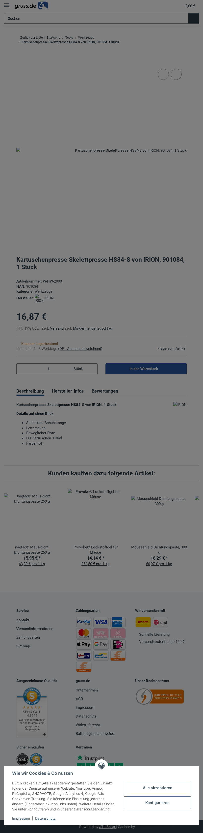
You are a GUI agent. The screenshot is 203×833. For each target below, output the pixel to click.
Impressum (21, 818)
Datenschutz (45, 818)
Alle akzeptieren (157, 787)
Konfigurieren (157, 802)
